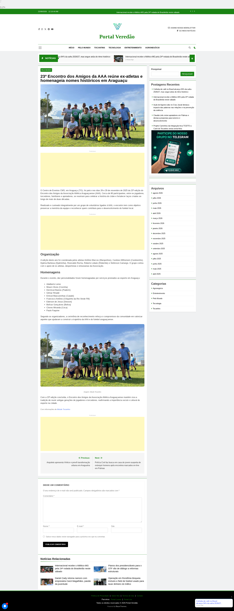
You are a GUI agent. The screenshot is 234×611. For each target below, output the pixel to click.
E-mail (80, 526)
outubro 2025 (158, 243)
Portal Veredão (117, 37)
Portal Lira (128, 599)
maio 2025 (157, 269)
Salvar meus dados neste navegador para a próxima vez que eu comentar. (75, 537)
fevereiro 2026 (158, 223)
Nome (46, 526)
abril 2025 (157, 274)
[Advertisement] (92, 170)
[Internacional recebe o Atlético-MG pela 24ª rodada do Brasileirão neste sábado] (91, 59)
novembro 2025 (159, 238)
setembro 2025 (159, 248)
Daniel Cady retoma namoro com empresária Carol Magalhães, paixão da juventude (73, 581)
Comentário (48, 496)
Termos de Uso (128, 596)
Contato (140, 596)
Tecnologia (115, 48)
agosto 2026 (158, 193)
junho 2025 (157, 264)
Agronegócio (152, 48)
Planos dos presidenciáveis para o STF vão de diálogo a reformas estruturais (125, 568)
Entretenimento (133, 48)
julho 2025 (157, 259)
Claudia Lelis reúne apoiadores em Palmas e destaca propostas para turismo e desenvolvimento (171, 118)
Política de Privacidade (100, 596)
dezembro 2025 (159, 233)
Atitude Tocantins (63, 409)
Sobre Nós (116, 596)
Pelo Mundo (84, 48)
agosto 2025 (158, 254)
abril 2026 (157, 213)
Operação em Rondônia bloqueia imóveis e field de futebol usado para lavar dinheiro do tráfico (126, 581)
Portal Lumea (116, 599)
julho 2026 (157, 198)
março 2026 (157, 218)
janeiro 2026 (157, 228)
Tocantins (99, 48)
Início (71, 48)
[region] (31, 592)
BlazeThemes (121, 606)
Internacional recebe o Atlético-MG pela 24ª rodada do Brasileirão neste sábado (148, 11)
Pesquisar (156, 69)
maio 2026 (157, 208)
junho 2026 (157, 203)
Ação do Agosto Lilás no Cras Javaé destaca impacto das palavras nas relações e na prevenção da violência (173, 107)
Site (113, 526)
